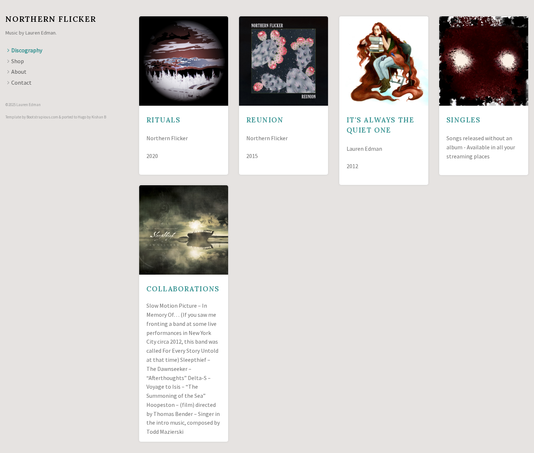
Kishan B (99, 117)
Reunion (265, 120)
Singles (463, 120)
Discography (26, 50)
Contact (21, 82)
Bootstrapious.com (42, 117)
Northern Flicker (50, 19)
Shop (17, 61)
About (19, 71)
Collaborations (182, 288)
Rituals (163, 120)
